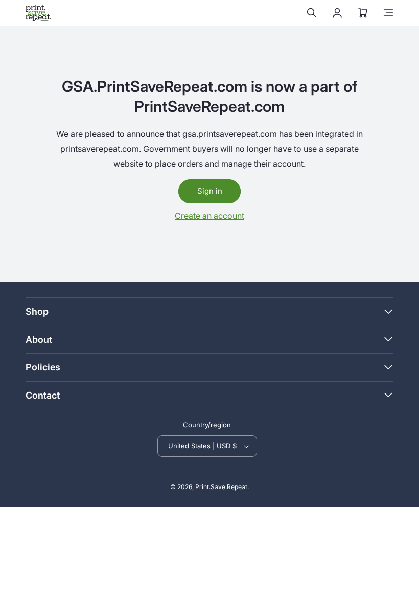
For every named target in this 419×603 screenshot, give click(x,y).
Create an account (209, 216)
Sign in (209, 191)
